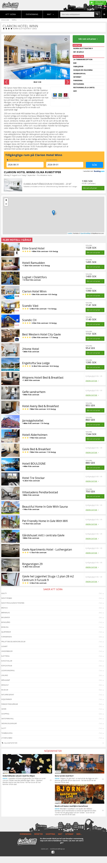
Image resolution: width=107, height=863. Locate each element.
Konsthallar (6, 661)
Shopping (5, 714)
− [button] (6, 204)
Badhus (4, 608)
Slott (3, 728)
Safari (3, 709)
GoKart (4, 646)
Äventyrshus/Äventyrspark (12, 603)
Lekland (4, 675)
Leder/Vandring (8, 670)
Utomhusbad (6, 738)
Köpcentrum (6, 666)
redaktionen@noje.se (57, 849)
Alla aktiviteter (10, 743)
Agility (4, 593)
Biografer (5, 617)
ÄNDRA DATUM (91, 381)
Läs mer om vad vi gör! (72, 842)
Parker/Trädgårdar (9, 704)
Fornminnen (6, 637)
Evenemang (32, 14)
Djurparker (6, 632)
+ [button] (6, 200)
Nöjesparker (6, 699)
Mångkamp (5, 680)
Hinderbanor (7, 651)
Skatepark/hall (7, 719)
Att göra (11, 14)
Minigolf (5, 685)
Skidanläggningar (9, 723)
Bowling (4, 627)
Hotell (14, 20)
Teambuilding (7, 733)
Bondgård (5, 622)
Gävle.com (5, 20)
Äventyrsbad (6, 598)
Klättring (5, 656)
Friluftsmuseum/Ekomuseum (13, 641)
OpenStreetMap (85, 233)
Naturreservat (7, 695)
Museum (4, 690)
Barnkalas (5, 613)
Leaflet (70, 233)
